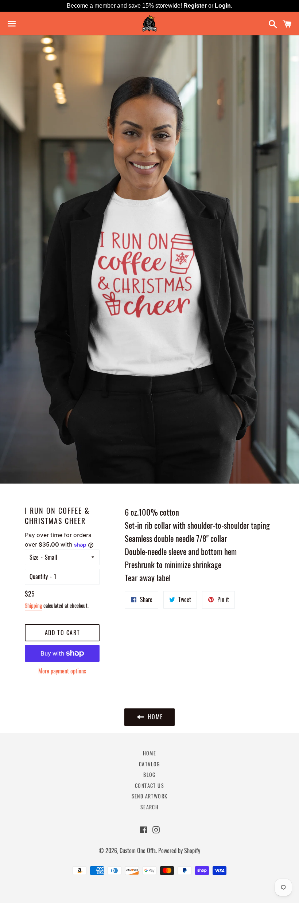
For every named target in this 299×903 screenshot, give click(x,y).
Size (34, 557)
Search (149, 807)
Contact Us (149, 785)
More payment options (62, 670)
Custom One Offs (138, 850)
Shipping (33, 605)
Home (149, 753)
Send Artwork (150, 796)
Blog (149, 774)
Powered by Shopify (179, 850)
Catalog (149, 764)
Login (223, 6)
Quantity (39, 576)
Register (195, 6)
